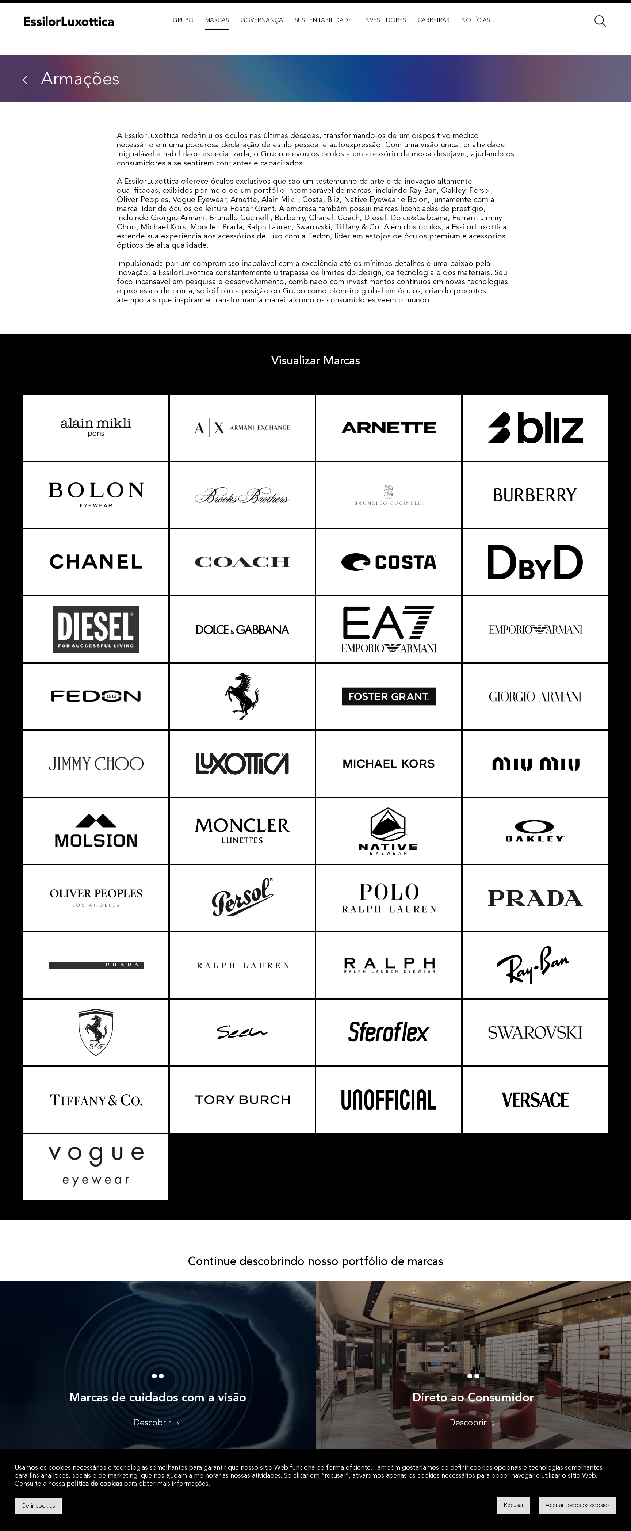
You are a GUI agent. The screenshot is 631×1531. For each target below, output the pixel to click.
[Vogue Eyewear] (95, 1167)
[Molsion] (95, 831)
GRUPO (183, 36)
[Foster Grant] (388, 696)
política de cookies (94, 1484)
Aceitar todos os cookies (578, 1505)
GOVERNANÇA (262, 36)
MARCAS (217, 36)
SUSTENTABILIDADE (323, 36)
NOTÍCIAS (475, 36)
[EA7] (388, 629)
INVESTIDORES (384, 36)
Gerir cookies (38, 1506)
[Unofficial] (388, 1100)
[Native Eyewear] (388, 831)
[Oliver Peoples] (95, 898)
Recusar (514, 1505)
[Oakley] (535, 831)
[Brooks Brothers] (242, 495)
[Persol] (242, 898)
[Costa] (388, 562)
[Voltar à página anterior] (27, 80)
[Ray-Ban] (535, 965)
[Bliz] (535, 428)
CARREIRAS (434, 36)
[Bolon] (95, 495)
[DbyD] (535, 562)
